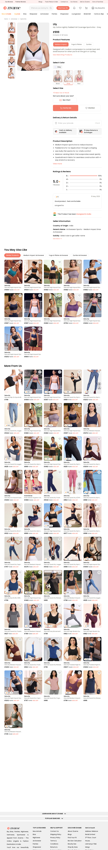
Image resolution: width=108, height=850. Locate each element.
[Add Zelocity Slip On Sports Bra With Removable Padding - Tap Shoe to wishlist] (20, 372)
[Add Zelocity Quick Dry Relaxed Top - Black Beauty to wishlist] (59, 572)
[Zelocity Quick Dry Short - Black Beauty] (13, 515)
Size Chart (66, 100)
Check (97, 123)
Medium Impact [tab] (61, 44)
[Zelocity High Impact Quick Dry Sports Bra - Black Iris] (13, 305)
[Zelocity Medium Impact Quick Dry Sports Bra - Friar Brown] (13, 649)
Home (6, 19)
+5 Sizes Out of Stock (61, 93)
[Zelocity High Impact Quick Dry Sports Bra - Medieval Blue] (53, 272)
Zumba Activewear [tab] (80, 255)
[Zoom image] (33, 47)
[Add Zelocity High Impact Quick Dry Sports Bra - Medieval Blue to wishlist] (59, 262)
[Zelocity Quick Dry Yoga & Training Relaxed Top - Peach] (53, 682)
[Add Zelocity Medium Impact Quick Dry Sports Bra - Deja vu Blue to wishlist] (40, 539)
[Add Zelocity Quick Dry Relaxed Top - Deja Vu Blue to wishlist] (59, 639)
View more (57, 163)
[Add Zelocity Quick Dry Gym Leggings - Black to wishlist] (79, 505)
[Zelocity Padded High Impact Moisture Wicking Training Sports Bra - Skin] (73, 783)
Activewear (14, 19)
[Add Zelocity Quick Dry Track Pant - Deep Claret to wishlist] (40, 773)
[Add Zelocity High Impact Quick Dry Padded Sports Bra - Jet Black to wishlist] (20, 329)
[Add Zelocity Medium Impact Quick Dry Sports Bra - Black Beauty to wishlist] (79, 572)
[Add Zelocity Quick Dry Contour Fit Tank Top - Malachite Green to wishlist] (99, 773)
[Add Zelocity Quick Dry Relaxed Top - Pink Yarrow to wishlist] (59, 706)
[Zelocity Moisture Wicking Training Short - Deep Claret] (33, 816)
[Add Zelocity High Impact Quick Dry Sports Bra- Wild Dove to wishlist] (99, 539)
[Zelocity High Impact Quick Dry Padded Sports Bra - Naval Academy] (33, 339)
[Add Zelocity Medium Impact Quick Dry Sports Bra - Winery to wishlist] (59, 806)
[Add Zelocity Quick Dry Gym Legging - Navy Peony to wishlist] (40, 505)
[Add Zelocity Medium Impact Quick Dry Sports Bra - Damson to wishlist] (79, 672)
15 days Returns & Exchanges (91, 131)
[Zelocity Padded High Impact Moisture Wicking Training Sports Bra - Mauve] (53, 749)
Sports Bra (23, 19)
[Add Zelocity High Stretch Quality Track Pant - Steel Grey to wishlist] (79, 606)
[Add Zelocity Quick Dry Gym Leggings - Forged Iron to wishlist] (99, 472)
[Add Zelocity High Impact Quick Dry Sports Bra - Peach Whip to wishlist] (40, 295)
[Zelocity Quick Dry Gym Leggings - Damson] (33, 448)
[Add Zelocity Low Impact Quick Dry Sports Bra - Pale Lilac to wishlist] (20, 472)
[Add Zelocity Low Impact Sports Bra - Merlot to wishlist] (20, 806)
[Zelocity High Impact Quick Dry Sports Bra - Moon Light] (53, 305)
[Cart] (86, 8)
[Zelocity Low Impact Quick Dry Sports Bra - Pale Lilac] (13, 482)
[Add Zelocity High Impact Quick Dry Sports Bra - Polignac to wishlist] (99, 295)
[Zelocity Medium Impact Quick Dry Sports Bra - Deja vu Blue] (33, 549)
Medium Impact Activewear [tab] (34, 255)
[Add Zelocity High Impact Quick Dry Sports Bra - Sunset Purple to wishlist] (79, 295)
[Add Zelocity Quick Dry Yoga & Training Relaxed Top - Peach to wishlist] (59, 672)
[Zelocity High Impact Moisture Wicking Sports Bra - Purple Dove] (73, 272)
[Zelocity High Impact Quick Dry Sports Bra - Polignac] (92, 305)
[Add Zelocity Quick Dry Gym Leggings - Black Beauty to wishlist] (79, 372)
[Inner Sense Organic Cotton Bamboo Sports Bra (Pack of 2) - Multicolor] (33, 482)
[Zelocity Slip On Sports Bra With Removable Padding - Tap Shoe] (13, 382)
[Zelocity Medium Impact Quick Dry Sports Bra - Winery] (53, 816)
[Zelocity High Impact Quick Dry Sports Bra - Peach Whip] (33, 305)
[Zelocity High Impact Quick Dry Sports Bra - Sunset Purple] (73, 305)
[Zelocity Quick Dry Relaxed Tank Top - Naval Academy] (92, 682)
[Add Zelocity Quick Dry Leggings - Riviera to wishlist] (99, 572)
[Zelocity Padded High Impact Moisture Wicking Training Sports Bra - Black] (73, 649)
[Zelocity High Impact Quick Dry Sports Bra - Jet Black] (92, 272)
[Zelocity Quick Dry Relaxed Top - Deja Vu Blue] (53, 649)
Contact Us (64, 2)
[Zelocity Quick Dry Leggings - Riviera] (92, 582)
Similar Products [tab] (12, 255)
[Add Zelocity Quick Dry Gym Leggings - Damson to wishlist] (40, 438)
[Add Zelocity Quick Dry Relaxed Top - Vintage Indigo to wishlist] (99, 739)
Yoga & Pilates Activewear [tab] (58, 255)
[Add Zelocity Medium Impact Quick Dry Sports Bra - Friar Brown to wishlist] (20, 639)
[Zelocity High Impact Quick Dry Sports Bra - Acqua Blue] (13, 272)
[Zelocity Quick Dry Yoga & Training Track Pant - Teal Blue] (92, 816)
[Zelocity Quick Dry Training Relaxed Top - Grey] (13, 616)
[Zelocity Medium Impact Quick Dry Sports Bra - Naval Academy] (92, 415)
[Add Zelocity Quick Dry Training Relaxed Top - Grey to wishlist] (20, 606)
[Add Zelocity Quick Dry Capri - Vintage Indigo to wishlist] (20, 539)
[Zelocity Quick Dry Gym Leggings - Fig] (92, 515)
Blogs (40, 2)
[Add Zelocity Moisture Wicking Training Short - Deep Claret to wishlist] (40, 806)
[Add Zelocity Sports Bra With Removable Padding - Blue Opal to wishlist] (20, 572)
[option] (11, 28)
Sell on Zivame (85, 2)
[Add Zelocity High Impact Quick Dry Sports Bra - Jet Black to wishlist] (99, 262)
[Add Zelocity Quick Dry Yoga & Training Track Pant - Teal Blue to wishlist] (99, 806)
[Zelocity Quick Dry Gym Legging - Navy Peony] (33, 515)
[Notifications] (74, 8)
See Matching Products (62, 55)
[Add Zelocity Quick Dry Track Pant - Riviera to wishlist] (40, 639)
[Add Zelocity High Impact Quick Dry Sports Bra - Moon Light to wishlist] (59, 295)
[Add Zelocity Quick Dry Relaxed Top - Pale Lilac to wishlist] (20, 840)
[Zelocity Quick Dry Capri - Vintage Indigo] (13, 549)
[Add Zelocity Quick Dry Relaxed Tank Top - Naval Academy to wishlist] (99, 672)
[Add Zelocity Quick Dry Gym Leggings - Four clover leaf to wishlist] (59, 773)
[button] (51, 8)
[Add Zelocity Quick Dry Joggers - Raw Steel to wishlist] (20, 405)
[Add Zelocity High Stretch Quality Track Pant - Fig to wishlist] (99, 606)
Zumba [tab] (88, 44)
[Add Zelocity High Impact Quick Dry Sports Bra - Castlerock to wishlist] (40, 572)
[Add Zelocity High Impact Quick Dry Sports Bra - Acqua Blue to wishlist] (20, 262)
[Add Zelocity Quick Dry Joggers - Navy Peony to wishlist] (59, 539)
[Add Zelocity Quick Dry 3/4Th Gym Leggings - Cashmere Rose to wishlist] (79, 472)
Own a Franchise (97, 2)
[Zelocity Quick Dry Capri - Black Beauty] (33, 682)
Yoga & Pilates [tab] (76, 44)
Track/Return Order (51, 2)
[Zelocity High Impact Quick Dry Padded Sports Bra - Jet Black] (13, 339)
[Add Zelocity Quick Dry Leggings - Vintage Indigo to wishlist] (20, 438)
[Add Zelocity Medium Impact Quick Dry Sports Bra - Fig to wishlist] (20, 773)
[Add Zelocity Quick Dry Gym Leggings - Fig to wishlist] (99, 438)
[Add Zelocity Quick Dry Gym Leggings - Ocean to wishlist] (99, 372)
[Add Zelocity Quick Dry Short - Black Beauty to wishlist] (20, 505)
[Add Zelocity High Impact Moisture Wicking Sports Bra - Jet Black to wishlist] (79, 739)
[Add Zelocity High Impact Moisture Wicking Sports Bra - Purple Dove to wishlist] (79, 262)
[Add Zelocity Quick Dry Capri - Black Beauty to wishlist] (40, 672)
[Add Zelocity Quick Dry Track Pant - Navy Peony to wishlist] (59, 472)
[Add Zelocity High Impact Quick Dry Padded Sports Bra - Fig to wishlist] (99, 706)
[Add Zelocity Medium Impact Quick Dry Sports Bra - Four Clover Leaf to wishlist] (20, 706)
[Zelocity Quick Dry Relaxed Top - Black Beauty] (13, 749)
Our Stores (73, 2)
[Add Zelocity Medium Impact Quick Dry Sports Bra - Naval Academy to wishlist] (99, 405)
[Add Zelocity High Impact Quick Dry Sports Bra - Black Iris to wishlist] (20, 295)
